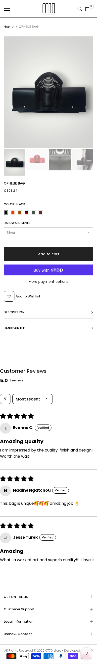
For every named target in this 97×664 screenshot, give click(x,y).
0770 (49, 650)
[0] (87, 8)
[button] (48, 312)
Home (9, 27)
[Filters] (5, 399)
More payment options (48, 281)
